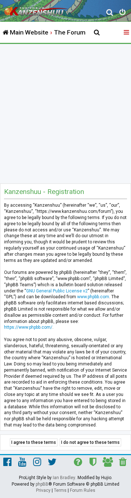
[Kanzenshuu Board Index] (37, 9)
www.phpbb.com (93, 296)
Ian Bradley (64, 477)
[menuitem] (109, 13)
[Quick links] (127, 33)
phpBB (42, 484)
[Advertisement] (65, 113)
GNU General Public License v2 (57, 290)
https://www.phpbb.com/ (28, 327)
